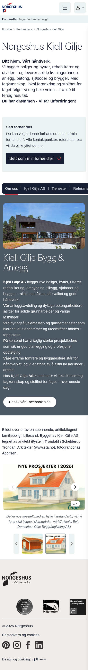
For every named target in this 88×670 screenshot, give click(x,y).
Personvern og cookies (20, 635)
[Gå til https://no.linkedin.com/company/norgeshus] (39, 645)
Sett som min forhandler (31, 158)
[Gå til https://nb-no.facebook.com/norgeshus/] (28, 645)
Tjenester (59, 188)
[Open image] (44, 487)
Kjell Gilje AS (34, 188)
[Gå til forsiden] (12, 8)
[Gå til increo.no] (39, 659)
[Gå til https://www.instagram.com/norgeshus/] (17, 645)
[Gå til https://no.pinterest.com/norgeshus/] (6, 645)
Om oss (11, 188)
